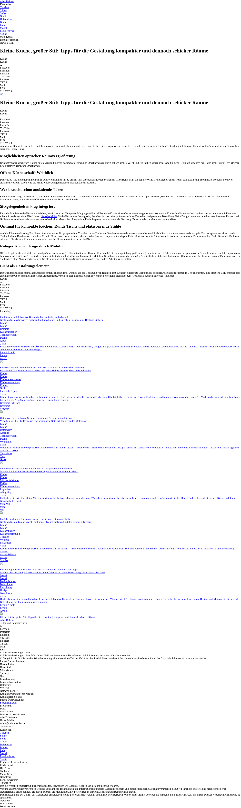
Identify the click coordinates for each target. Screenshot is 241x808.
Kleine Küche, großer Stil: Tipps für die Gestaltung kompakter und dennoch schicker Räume (48, 617)
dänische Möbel (49, 216)
